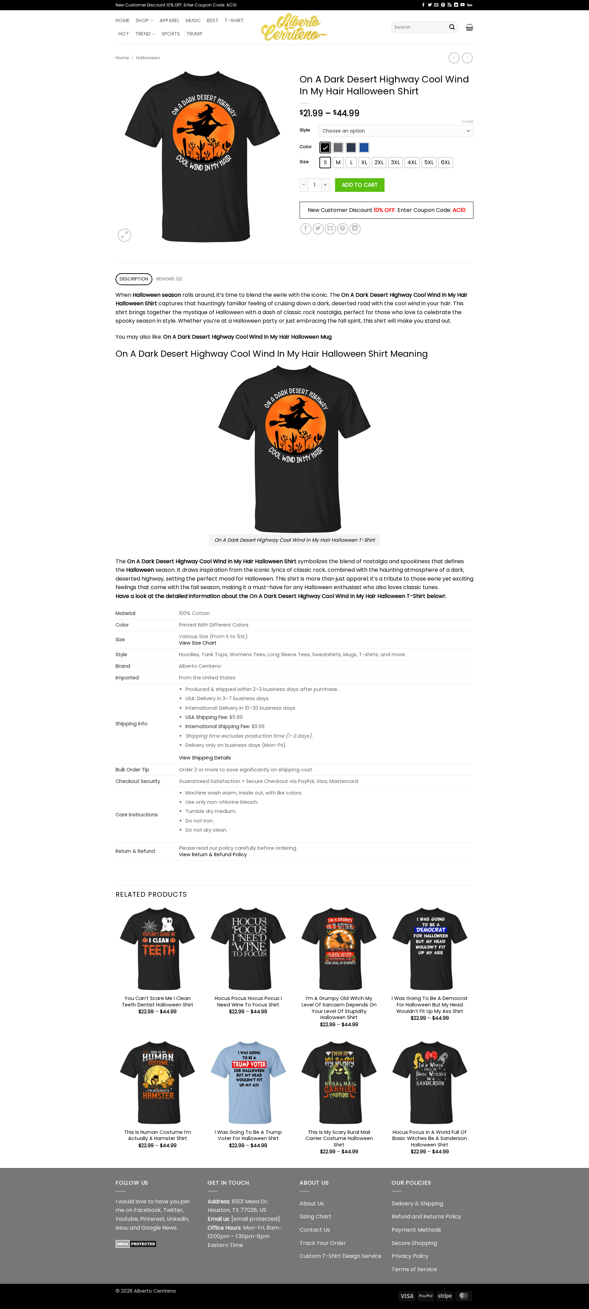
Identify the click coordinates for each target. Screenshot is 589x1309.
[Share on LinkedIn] (355, 228)
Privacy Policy (410, 1256)
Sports (171, 33)
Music (193, 20)
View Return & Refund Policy (213, 854)
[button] (469, 27)
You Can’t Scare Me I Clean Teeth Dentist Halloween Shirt (157, 1001)
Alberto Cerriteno (155, 1291)
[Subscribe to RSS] (450, 5)
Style (305, 130)
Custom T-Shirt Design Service (340, 1256)
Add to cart (360, 184)
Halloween (148, 58)
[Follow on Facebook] (423, 5)
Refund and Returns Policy (426, 1216)
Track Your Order (323, 1243)
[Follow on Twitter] (430, 5)
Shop (142, 20)
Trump (194, 33)
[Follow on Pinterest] (443, 5)
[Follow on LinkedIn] (456, 5)
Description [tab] (134, 279)
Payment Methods (416, 1230)
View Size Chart (197, 643)
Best (212, 20)
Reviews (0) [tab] (169, 279)
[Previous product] (467, 57)
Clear (467, 121)
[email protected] (255, 1219)
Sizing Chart (315, 1216)
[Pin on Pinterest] (342, 228)
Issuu (122, 1228)
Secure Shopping (414, 1243)
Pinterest (152, 1219)
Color (306, 146)
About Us (312, 1203)
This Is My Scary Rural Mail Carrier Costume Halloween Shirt (339, 1138)
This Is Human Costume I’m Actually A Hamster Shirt (157, 1135)
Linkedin (177, 1219)
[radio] (325, 147)
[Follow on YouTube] (462, 5)
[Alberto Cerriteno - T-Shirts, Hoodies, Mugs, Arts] (294, 27)
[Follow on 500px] (469, 5)
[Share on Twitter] (318, 228)
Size (304, 161)
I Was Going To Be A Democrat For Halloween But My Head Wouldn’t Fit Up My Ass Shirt (430, 1004)
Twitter (173, 1210)
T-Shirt (234, 20)
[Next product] (454, 57)
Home (123, 20)
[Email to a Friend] (330, 228)
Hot (124, 33)
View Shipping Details (205, 757)
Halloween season (157, 295)
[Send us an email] (436, 5)
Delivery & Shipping (417, 1203)
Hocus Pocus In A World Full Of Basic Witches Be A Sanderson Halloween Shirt (429, 1138)
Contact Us (315, 1230)
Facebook (147, 1210)
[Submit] (452, 27)
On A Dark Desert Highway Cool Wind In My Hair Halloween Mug (247, 337)
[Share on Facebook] (306, 228)
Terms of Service (414, 1269)
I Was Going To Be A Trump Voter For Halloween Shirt (248, 1135)
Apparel (170, 20)
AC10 (459, 210)
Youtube (127, 1219)
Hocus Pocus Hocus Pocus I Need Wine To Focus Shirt (248, 1001)
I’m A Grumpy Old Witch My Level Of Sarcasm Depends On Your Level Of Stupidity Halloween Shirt (339, 1008)
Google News (159, 1228)
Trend (143, 33)
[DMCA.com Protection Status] (136, 1243)
